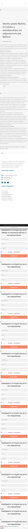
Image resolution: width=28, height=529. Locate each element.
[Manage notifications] (3, 526)
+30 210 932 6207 (7, 179)
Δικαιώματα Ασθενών (6, 196)
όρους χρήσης (10, 283)
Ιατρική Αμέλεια (5, 192)
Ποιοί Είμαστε (5, 191)
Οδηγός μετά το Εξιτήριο (7, 199)
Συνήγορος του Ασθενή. (13, 225)
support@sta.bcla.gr (7, 177)
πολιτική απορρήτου (17, 283)
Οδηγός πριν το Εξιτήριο (7, 198)
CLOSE (2, 508)
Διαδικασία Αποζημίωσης (7, 194)
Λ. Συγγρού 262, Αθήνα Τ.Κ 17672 (10, 175)
